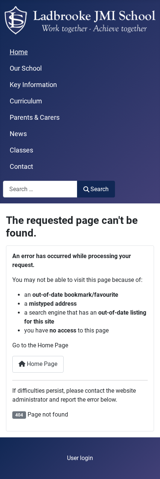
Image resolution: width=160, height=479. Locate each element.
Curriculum (26, 101)
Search (99, 189)
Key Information (33, 85)
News (18, 134)
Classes (21, 150)
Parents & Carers (35, 117)
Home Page (41, 363)
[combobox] (40, 189)
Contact (21, 166)
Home (19, 52)
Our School (26, 68)
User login (80, 458)
